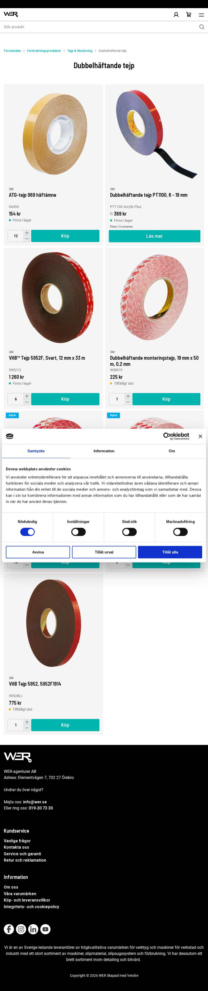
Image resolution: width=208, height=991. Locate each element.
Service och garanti (22, 853)
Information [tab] (104, 451)
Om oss (11, 887)
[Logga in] (176, 14)
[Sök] (202, 27)
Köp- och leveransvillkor (27, 900)
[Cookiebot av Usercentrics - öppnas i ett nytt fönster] (167, 436)
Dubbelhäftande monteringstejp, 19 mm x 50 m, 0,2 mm (154, 360)
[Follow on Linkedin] (33, 929)
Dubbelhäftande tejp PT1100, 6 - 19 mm (148, 195)
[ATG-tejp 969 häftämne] (53, 134)
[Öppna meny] (201, 14)
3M (11, 189)
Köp (65, 235)
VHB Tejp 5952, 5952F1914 (35, 684)
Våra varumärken (20, 893)
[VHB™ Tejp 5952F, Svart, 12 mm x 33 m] (53, 297)
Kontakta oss (16, 847)
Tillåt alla (170, 552)
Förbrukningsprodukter (44, 51)
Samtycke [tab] (36, 451)
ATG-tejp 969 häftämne (32, 195)
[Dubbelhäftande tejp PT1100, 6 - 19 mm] (154, 134)
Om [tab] (172, 451)
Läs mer (154, 236)
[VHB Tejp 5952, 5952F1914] (53, 623)
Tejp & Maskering (79, 51)
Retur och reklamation (25, 860)
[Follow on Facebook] (9, 929)
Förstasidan (12, 51)
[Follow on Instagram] (21, 929)
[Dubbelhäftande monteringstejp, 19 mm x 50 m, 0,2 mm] (154, 297)
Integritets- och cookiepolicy (31, 906)
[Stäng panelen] (200, 436)
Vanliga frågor (17, 840)
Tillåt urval (104, 552)
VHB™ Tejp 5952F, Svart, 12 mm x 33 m (47, 358)
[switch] (78, 532)
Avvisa (38, 552)
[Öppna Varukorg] (188, 14)
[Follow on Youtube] (45, 929)
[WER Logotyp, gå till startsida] (11, 14)
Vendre (132, 975)
